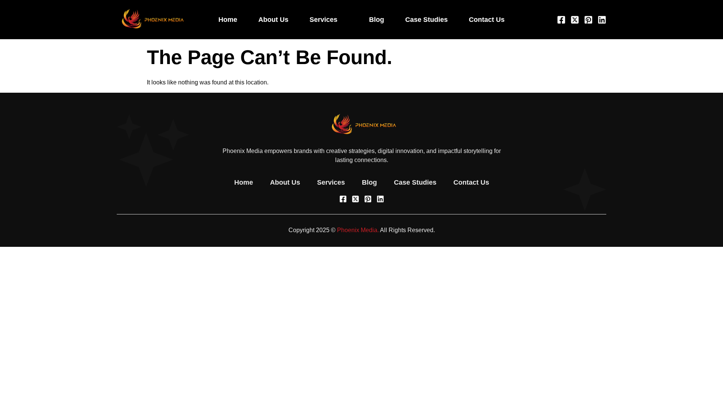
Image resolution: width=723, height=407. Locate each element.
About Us (273, 19)
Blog (376, 19)
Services (323, 19)
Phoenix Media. (358, 230)
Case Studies (426, 19)
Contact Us (487, 19)
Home (227, 19)
